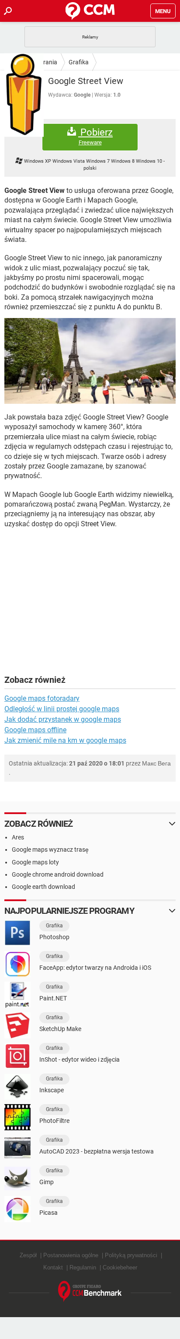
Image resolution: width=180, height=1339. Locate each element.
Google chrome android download (58, 874)
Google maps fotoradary (42, 698)
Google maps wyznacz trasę (50, 849)
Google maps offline (35, 730)
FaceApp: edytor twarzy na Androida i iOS (95, 967)
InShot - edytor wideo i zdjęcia (79, 1059)
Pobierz (95, 136)
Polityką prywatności (131, 1255)
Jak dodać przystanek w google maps (62, 719)
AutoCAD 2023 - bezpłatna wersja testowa (96, 1151)
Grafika (79, 62)
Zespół (28, 1255)
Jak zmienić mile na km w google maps (65, 740)
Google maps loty (35, 862)
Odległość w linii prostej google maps (61, 709)
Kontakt (53, 1267)
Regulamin (82, 1267)
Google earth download (43, 886)
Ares (18, 837)
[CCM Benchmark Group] (90, 1291)
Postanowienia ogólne (70, 1255)
